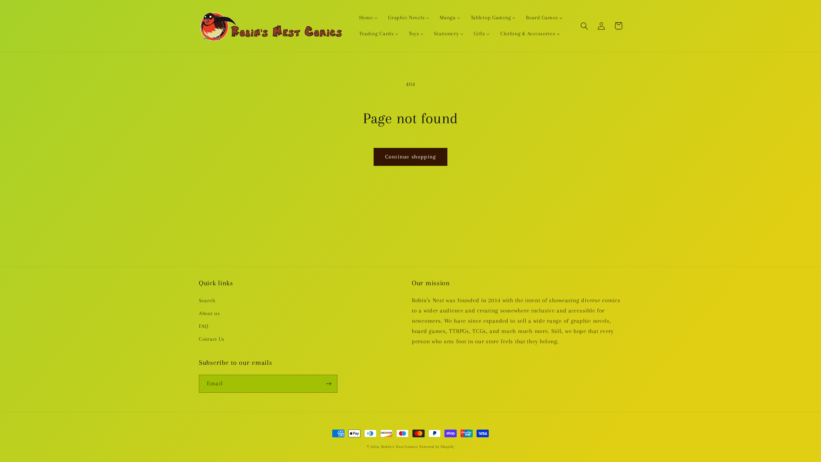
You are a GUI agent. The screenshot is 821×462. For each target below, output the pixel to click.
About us (209, 313)
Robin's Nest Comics (399, 447)
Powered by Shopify (436, 447)
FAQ (203, 326)
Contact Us (211, 339)
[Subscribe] (328, 384)
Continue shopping (410, 156)
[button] (584, 25)
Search (207, 300)
